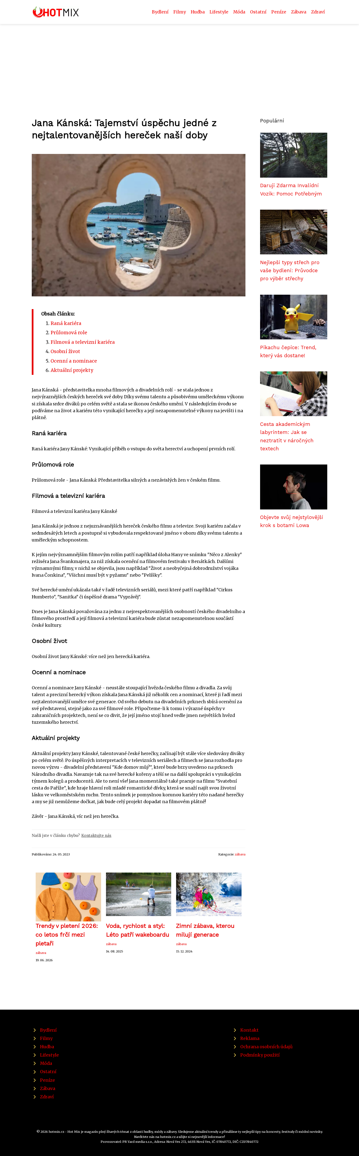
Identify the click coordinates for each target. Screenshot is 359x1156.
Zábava (298, 12)
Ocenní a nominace (74, 361)
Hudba (198, 12)
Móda (239, 12)
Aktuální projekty (72, 370)
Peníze (278, 12)
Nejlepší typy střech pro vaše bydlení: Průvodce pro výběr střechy (289, 270)
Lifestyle (219, 12)
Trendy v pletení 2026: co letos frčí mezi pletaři (67, 934)
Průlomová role (69, 332)
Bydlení (160, 12)
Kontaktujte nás (96, 835)
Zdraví (318, 12)
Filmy (179, 12)
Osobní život (65, 351)
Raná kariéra (66, 323)
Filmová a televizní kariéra (83, 342)
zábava (240, 854)
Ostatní (258, 12)
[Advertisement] (179, 60)
